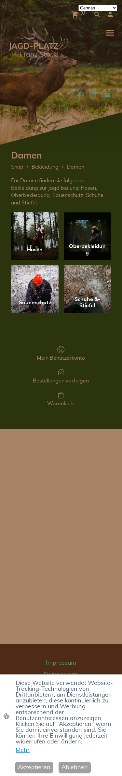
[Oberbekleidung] (87, 226)
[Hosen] (34, 226)
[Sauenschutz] (34, 279)
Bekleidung (45, 167)
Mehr (23, 750)
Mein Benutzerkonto (61, 358)
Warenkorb (61, 403)
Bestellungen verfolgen (61, 380)
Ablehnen (74, 767)
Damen (75, 167)
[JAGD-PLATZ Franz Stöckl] (33, 74)
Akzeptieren (34, 767)
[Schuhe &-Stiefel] (87, 279)
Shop (17, 167)
